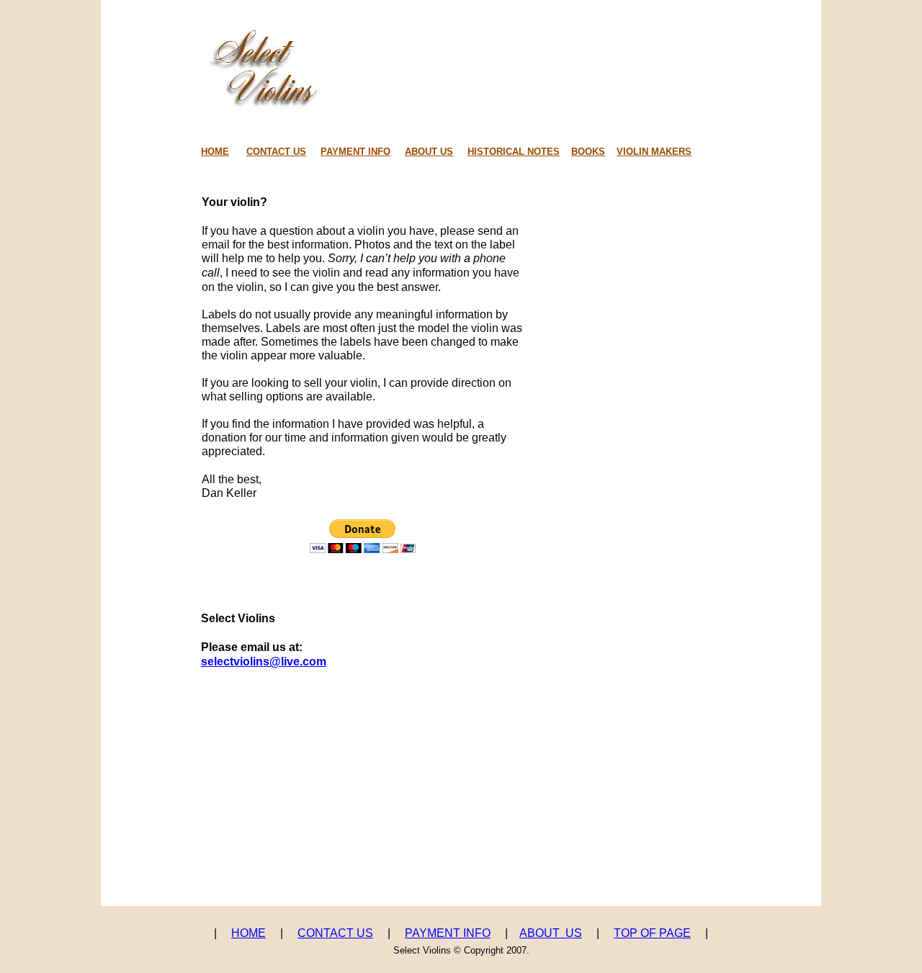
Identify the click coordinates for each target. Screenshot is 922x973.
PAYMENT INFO (448, 933)
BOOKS (588, 151)
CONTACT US (335, 933)
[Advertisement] (463, 867)
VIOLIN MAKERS (654, 151)
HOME (248, 933)
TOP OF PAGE (652, 933)
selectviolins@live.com (263, 661)
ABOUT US (550, 933)
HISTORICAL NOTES (513, 151)
